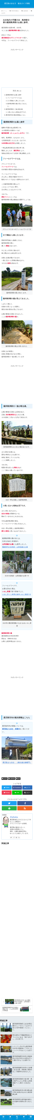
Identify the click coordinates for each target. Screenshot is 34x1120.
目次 (14, 91)
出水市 (5, 778)
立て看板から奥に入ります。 (16, 100)
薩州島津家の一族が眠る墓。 (15, 109)
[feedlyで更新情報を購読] (9, 808)
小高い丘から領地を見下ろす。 (17, 112)
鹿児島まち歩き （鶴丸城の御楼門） (17, 762)
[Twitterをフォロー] (9, 803)
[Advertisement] (17, 68)
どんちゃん (14, 817)
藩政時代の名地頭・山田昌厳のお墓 (15, 547)
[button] (30, 537)
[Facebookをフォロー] (24, 803)
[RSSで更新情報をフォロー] (24, 808)
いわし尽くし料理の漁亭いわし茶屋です (16, 594)
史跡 (19, 778)
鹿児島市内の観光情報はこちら (16, 115)
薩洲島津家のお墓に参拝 (13, 95)
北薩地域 (12, 778)
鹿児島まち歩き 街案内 (11, 729)
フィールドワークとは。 (15, 98)
